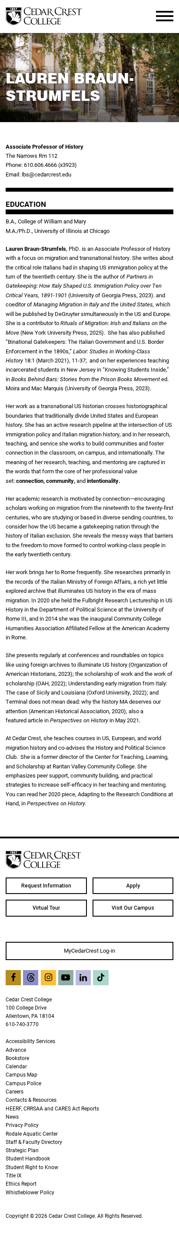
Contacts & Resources (31, 1100)
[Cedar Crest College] (44, 16)
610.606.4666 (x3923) (50, 165)
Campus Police (23, 1083)
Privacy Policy (22, 1125)
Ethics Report (21, 1183)
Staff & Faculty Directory (34, 1142)
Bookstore (17, 1058)
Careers (14, 1091)
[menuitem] (46, 885)
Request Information (46, 886)
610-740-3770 (22, 1024)
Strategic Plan (22, 1150)
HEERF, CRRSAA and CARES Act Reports (52, 1108)
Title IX (14, 1175)
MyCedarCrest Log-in (89, 950)
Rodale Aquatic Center (32, 1133)
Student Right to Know (32, 1167)
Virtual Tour (46, 908)
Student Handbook (28, 1158)
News (12, 1116)
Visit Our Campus (133, 908)
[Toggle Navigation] (164, 16)
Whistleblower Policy (30, 1192)
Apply (133, 886)
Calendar (16, 1066)
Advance (16, 1050)
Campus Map (21, 1074)
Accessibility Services (30, 1041)
